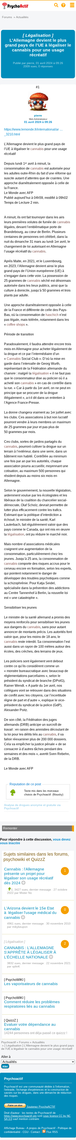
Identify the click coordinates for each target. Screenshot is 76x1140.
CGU (25, 1131)
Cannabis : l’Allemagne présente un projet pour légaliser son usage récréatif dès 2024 (28, 876)
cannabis (37, 149)
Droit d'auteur (11, 1112)
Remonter (10, 828)
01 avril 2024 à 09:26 (38, 122)
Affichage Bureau (14, 1128)
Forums (7, 17)
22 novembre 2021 (58, 963)
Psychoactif (8, 1042)
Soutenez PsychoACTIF (40, 1106)
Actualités (22, 17)
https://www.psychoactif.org (20, 1115)
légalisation (40, 373)
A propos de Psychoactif (41, 1128)
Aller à (6, 1056)
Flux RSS (52, 1131)
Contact (35, 1131)
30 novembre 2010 (58, 923)
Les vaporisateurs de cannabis (31, 984)
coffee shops (16, 324)
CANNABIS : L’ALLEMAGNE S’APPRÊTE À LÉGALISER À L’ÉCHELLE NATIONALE (30, 952)
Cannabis (14, 358)
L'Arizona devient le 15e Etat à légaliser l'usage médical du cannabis (30, 913)
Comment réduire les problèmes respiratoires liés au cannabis (32, 1004)
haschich (52, 315)
